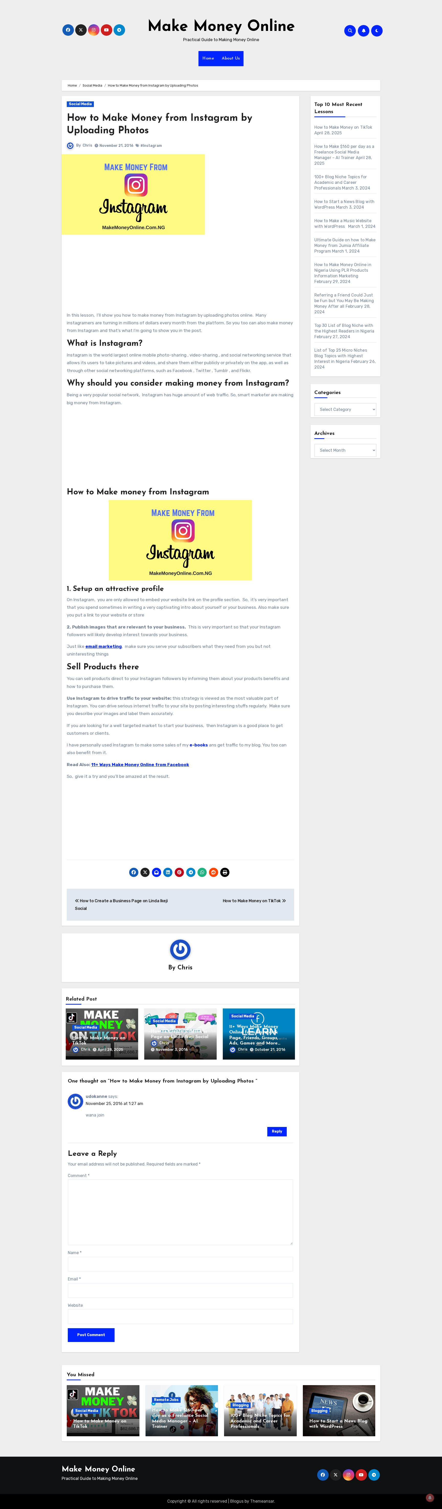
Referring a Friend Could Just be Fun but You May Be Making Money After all (344, 301)
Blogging (241, 1405)
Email (74, 1279)
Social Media (80, 104)
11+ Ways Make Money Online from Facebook (140, 764)
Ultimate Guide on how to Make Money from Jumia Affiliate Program (345, 245)
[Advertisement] (181, 275)
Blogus (237, 1501)
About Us (231, 58)
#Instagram (151, 146)
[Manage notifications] (430, 1498)
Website (75, 1305)
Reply (277, 1131)
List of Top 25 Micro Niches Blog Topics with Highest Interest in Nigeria (340, 356)
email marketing (103, 646)
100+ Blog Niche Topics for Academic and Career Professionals (340, 182)
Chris (87, 145)
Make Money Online (221, 27)
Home (208, 58)
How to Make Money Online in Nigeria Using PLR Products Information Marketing (342, 270)
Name (75, 1252)
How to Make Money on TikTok (252, 900)
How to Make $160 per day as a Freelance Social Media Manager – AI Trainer (344, 152)
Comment (79, 1175)
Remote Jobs (166, 1400)
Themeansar (262, 1501)
